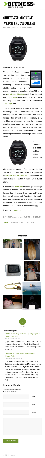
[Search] (33, 4)
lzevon (38, 217)
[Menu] (38, 4)
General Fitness (19, 27)
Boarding (7, 27)
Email (34, 404)
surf (21, 222)
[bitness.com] (18, 4)
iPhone (14, 97)
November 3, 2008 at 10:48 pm (13, 358)
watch (33, 222)
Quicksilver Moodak (15, 94)
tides (27, 222)
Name (34, 396)
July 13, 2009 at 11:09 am (12, 338)
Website (34, 412)
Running (30, 27)
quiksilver (13, 222)
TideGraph (7, 103)
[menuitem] (33, 4)
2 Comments (25, 217)
